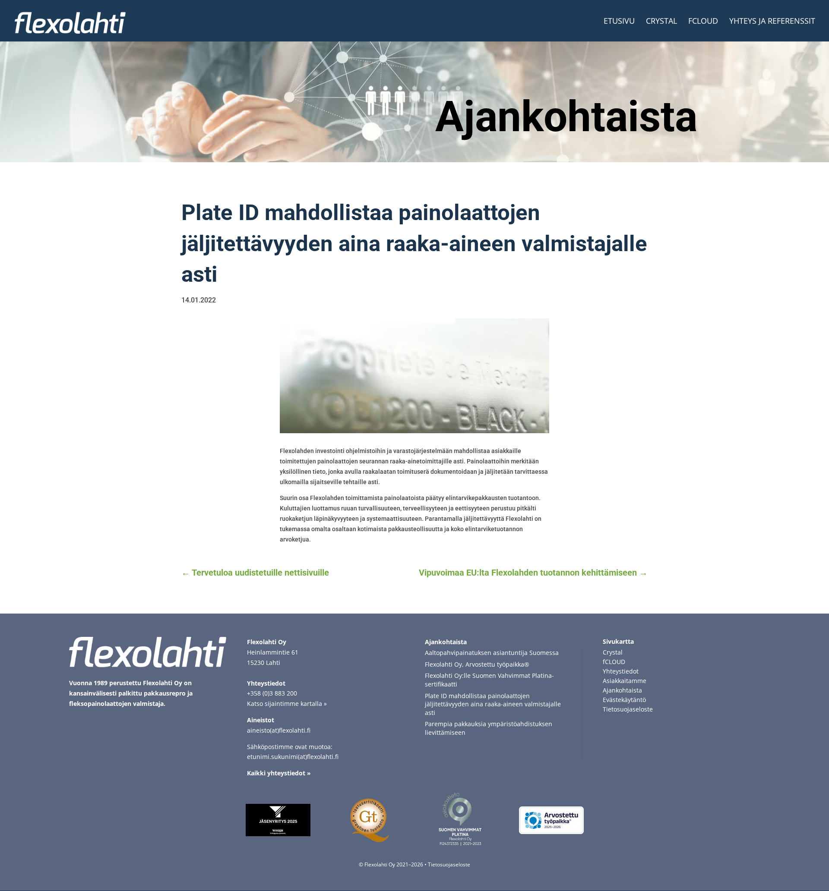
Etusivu (619, 22)
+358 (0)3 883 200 (272, 693)
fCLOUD (703, 22)
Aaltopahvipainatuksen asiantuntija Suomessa (492, 653)
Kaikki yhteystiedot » (279, 773)
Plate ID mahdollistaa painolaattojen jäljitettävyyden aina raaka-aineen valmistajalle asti (493, 704)
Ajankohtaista (566, 117)
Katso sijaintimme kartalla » (287, 703)
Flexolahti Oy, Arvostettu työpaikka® (477, 664)
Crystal (661, 22)
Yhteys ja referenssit (772, 22)
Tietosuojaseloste (449, 864)
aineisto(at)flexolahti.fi (278, 730)
